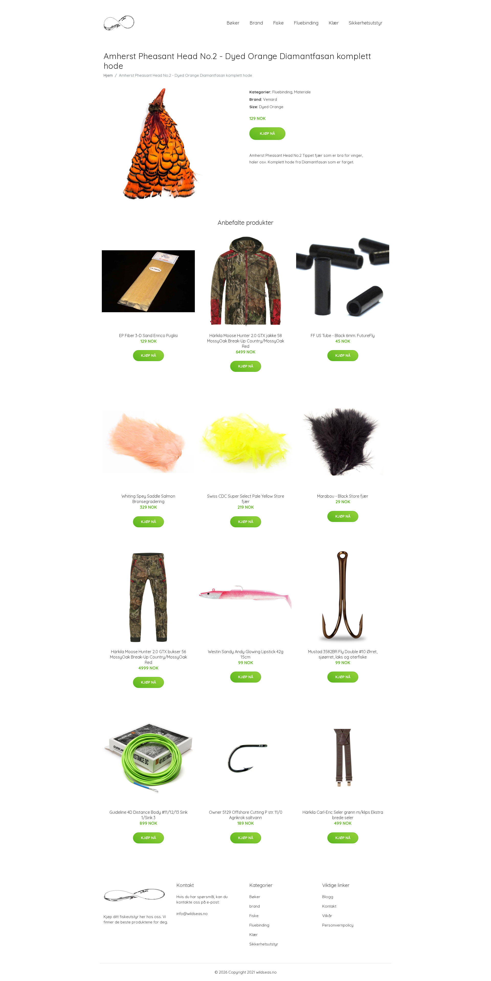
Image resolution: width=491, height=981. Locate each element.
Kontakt (329, 906)
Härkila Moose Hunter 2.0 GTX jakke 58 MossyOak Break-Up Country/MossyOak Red (245, 341)
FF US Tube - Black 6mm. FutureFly (343, 335)
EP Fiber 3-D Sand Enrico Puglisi (148, 335)
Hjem (108, 75)
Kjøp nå (267, 133)
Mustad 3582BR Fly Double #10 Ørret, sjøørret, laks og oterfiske (342, 654)
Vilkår (327, 915)
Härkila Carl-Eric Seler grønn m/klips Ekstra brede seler (343, 815)
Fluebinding (306, 23)
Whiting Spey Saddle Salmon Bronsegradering (148, 499)
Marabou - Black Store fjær (342, 496)
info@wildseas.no (192, 913)
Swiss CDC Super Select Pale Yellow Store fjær (245, 499)
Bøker (233, 23)
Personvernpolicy (337, 925)
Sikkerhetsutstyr (365, 23)
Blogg (327, 896)
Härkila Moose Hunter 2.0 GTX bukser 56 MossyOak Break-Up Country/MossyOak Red (148, 657)
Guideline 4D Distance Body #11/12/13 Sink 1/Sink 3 (148, 815)
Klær (334, 23)
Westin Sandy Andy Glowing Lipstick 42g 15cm (245, 654)
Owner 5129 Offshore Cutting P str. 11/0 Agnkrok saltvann (245, 815)
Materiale (302, 92)
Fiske (278, 23)
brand (256, 23)
